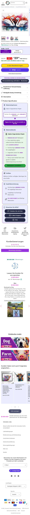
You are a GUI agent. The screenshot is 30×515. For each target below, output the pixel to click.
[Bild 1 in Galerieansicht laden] (3, 38)
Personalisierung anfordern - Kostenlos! (15, 81)
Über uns (5, 448)
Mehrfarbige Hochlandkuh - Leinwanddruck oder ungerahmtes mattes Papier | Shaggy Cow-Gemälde (7, 390)
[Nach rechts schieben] (18, 407)
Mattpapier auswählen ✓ (15, 165)
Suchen (5, 452)
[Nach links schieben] (11, 407)
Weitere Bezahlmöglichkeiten (15, 73)
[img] (15, 277)
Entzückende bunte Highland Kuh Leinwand (19, 386)
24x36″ (17, 51)
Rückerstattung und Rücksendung (12, 435)
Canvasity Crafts (8, 508)
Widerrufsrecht (25, 508)
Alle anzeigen (15, 411)
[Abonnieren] (25, 465)
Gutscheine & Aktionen (9, 438)
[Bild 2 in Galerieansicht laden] (12, 38)
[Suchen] (24, 3)
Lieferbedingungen (8, 431)
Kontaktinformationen (15, 513)
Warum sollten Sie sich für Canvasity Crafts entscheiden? (14, 427)
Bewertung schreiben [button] (15, 250)
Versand (23, 510)
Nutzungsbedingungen (9, 445)
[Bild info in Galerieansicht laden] (8, 38)
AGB (19, 510)
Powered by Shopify (16, 508)
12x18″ (5, 51)
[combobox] (18, 3)
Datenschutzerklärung (9, 441)
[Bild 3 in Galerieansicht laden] (16, 38)
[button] (3, 3)
